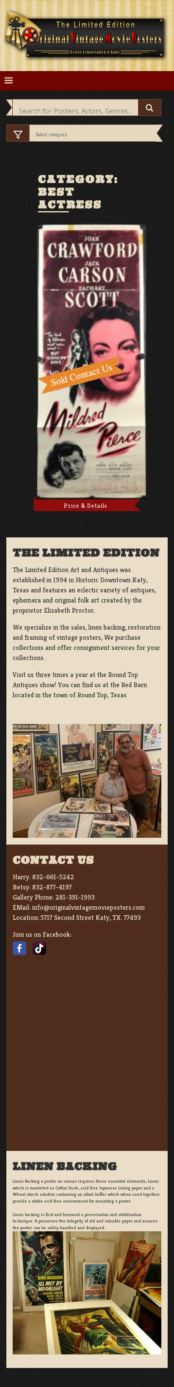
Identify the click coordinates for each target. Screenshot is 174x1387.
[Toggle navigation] (8, 80)
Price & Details (85, 505)
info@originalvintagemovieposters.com (88, 907)
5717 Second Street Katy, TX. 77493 (91, 917)
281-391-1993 (75, 897)
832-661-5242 (53, 876)
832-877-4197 (52, 887)
